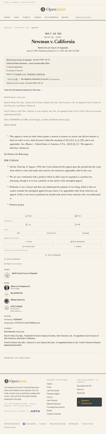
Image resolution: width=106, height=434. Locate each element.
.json (16, 358)
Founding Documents (56, 407)
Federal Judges (53, 394)
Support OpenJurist (85, 402)
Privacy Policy (10, 427)
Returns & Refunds (58, 424)
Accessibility (29, 424)
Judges (37, 17)
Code (16, 17)
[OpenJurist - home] (53, 9)
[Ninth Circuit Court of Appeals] (6, 307)
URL (18, 233)
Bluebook (86, 233)
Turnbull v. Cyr (20, 74)
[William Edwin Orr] (6, 301)
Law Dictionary (53, 390)
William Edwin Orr (18, 300)
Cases (7, 17)
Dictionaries (51, 17)
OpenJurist (8, 28)
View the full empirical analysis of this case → (23, 90)
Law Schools (52, 400)
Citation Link (51, 233)
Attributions (73, 424)
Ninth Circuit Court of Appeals (53, 48)
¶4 (8, 187)
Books (65, 17)
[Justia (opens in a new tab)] (35, 411)
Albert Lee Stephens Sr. (20, 286)
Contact (42, 424)
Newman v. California (36, 74)
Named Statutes (54, 404)
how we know (54, 79)
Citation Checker (54, 414)
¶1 (8, 136)
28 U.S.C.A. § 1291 (75, 140)
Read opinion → (16, 311)
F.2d (27, 28)
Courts (26, 17)
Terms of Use (87, 424)
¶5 (8, 204)
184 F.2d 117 (73, 143)
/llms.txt (80, 389)
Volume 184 (19, 28)
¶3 (8, 176)
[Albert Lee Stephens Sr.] (6, 287)
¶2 (8, 166)
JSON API (81, 393)
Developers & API (84, 386)
